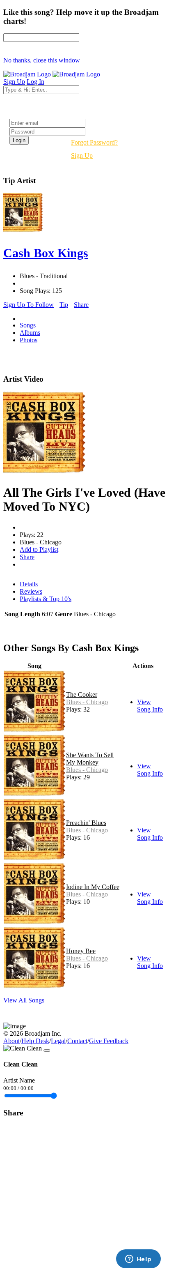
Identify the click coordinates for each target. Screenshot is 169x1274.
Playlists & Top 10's (45, 598)
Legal (58, 1040)
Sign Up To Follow (28, 304)
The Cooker (81, 694)
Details (29, 584)
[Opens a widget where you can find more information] (138, 1259)
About (11, 1040)
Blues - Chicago (87, 701)
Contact (77, 1040)
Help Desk (35, 1040)
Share (81, 304)
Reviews (31, 591)
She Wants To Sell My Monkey (90, 758)
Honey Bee (81, 950)
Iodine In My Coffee (92, 886)
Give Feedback (108, 1040)
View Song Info (150, 705)
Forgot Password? (94, 142)
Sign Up (82, 155)
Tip (63, 304)
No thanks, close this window (41, 60)
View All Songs (23, 1000)
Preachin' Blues (86, 822)
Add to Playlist (39, 549)
